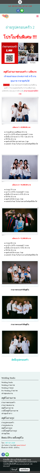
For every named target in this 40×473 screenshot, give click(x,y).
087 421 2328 (10, 443)
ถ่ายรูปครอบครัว (7, 423)
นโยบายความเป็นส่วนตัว (23, 464)
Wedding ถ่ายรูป (7, 388)
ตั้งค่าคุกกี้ (14, 470)
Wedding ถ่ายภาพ (8, 385)
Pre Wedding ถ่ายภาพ (9, 391)
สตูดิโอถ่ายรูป (6, 428)
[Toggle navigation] (37, 16)
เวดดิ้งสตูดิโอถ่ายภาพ (9, 411)
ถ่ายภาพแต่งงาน (7, 405)
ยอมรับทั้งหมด (24, 470)
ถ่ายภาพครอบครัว (8, 402)
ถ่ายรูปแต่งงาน (7, 425)
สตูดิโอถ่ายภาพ (7, 408)
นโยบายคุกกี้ (6, 466)
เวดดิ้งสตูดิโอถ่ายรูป (9, 431)
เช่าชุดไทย (5, 434)
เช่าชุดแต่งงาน (7, 393)
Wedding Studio (7, 382)
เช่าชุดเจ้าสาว (6, 413)
